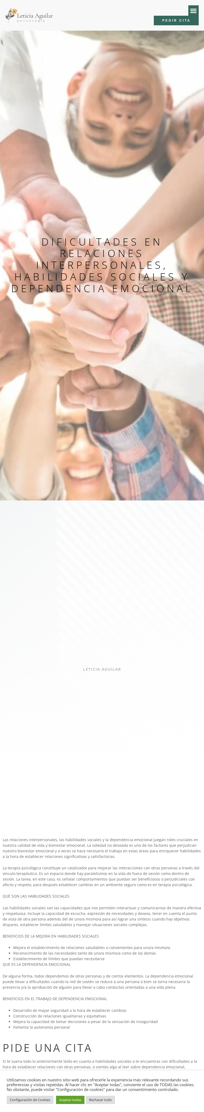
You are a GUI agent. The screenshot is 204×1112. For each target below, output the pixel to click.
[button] (193, 10)
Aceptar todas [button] (70, 1099)
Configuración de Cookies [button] (30, 1099)
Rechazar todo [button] (100, 1099)
